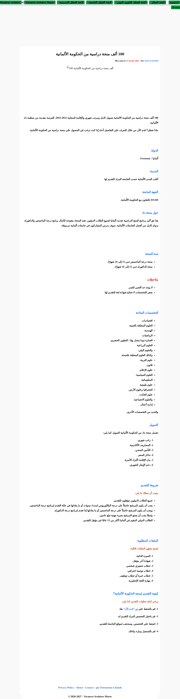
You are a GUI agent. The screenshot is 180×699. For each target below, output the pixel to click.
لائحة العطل (157, 2)
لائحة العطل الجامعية (99, 2)
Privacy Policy (66, 687)
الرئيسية (174, 2)
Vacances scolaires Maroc (40, 2)
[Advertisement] (90, 25)
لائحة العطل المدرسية (70, 2)
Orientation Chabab (111, 687)
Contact (89, 687)
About (79, 687)
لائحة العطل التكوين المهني (131, 2)
